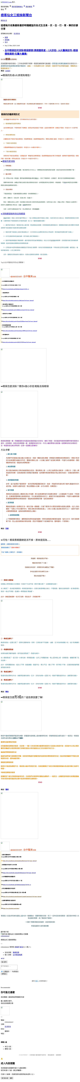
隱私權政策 (51, 1055)
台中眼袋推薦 (17, 955)
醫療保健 (16, 952)
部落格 (7, 40)
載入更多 (4, 962)
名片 (6, 42)
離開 (11, 1078)
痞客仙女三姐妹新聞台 (16, 15)
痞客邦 (17, 947)
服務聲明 (58, 1055)
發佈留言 (4, 974)
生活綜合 (17, 33)
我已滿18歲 (5, 1078)
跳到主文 (4, 20)
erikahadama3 (5, 936)
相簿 (6, 37)
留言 (21, 947)
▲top (2, 958)
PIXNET (25, 1055)
